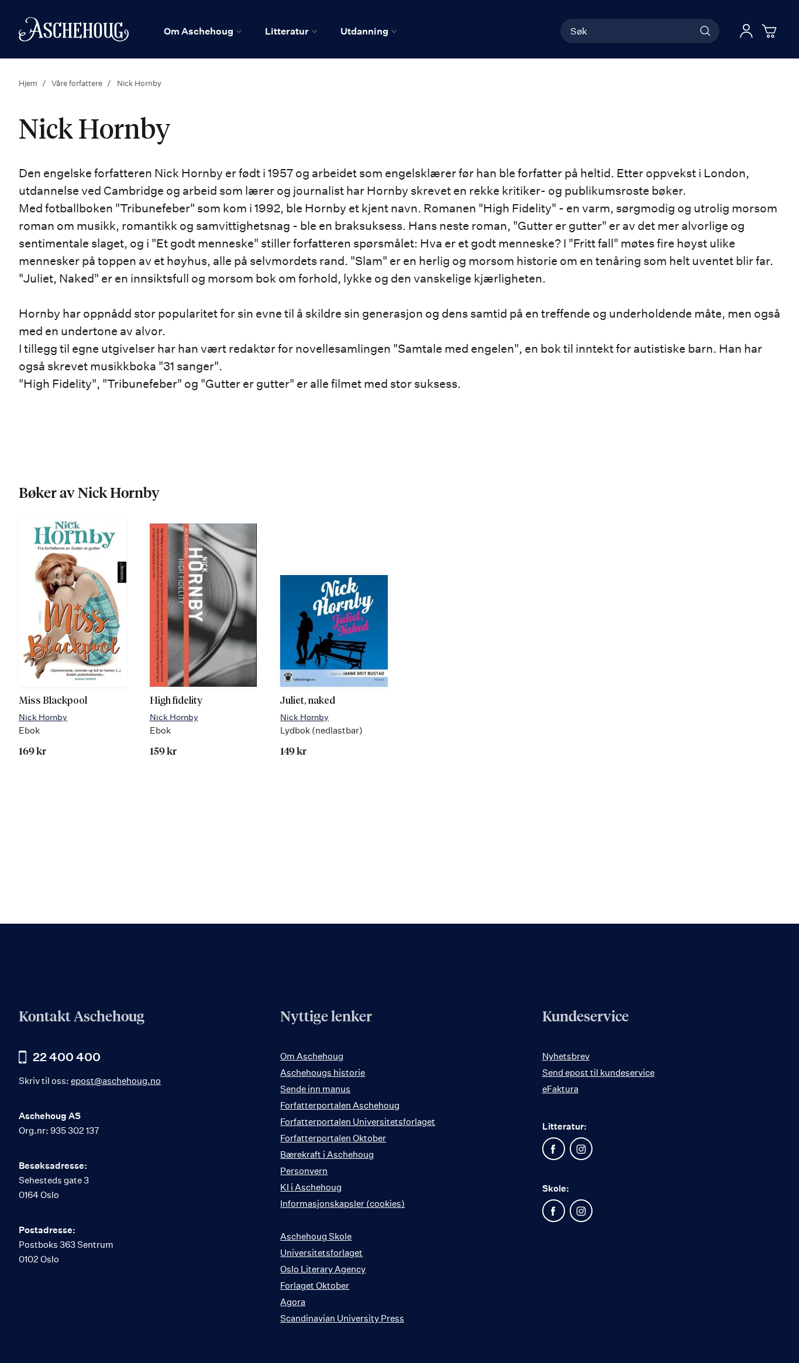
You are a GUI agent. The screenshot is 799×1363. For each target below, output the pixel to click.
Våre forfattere (77, 83)
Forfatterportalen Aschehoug (339, 1105)
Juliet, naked (307, 701)
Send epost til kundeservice (598, 1072)
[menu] (280, 31)
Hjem (29, 83)
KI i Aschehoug (311, 1187)
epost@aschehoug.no (116, 1080)
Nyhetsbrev (566, 1056)
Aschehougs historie (322, 1072)
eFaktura (560, 1088)
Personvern (304, 1170)
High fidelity (176, 701)
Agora (292, 1301)
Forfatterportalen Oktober (333, 1138)
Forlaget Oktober (314, 1285)
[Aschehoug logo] (73, 29)
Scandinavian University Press (342, 1318)
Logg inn (746, 31)
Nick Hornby (43, 717)
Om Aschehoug (311, 1056)
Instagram (581, 1149)
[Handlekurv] (771, 31)
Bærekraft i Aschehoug (327, 1154)
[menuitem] (202, 31)
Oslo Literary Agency (323, 1269)
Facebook (554, 1149)
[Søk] (705, 31)
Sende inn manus (315, 1088)
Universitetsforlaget (321, 1252)
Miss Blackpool (53, 701)
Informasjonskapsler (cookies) (342, 1203)
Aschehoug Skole (316, 1236)
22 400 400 (67, 1056)
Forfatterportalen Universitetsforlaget (357, 1121)
